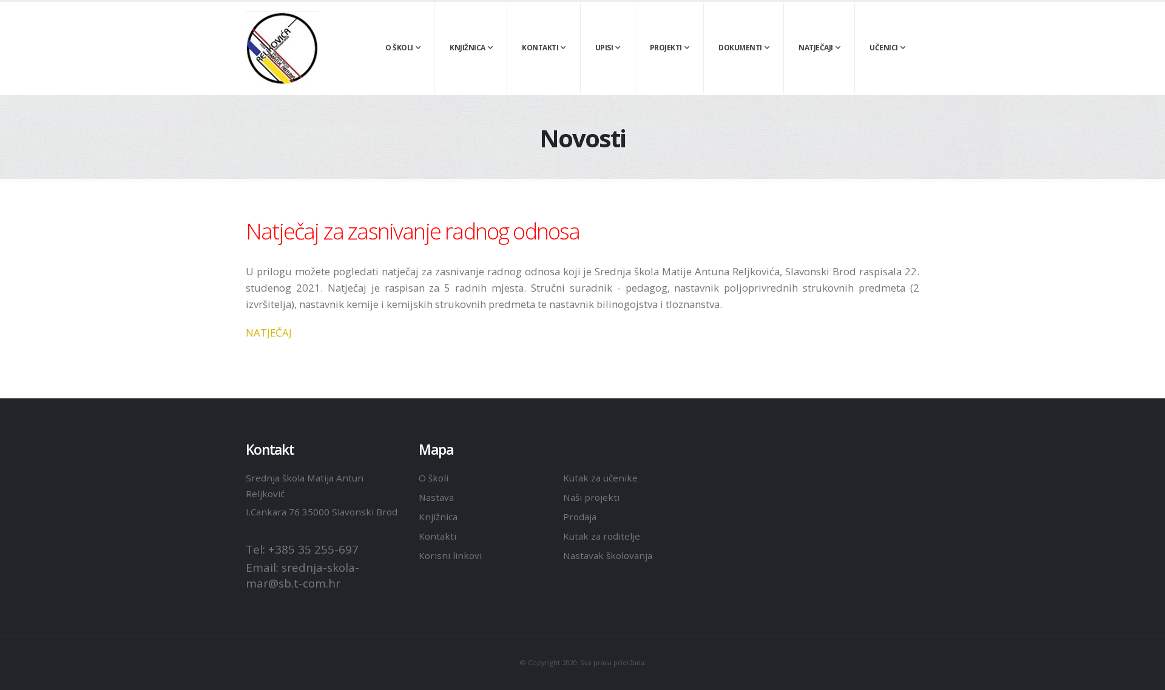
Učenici (884, 47)
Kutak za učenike (600, 478)
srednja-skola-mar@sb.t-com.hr (302, 575)
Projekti (666, 47)
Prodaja (579, 517)
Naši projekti (591, 497)
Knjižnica (467, 47)
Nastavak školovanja (607, 555)
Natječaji (816, 47)
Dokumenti (740, 47)
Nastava (436, 497)
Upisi (604, 47)
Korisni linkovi (450, 555)
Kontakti (540, 47)
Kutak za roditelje (601, 536)
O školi (399, 47)
